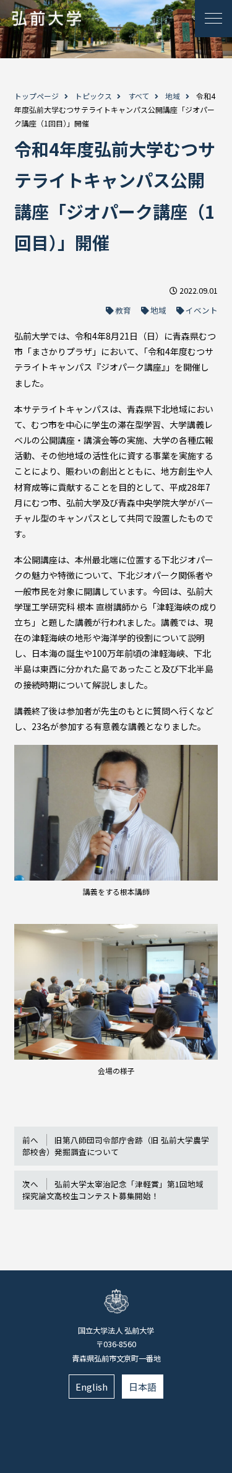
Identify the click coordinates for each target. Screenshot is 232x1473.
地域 (172, 95)
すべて (139, 95)
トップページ (36, 95)
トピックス (93, 95)
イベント (202, 310)
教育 (123, 310)
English (91, 1386)
